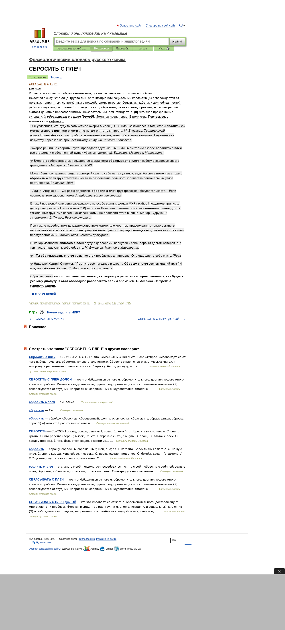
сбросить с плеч (42, 402)
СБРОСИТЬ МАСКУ (50, 319)
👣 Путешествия (41, 542)
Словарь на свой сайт (160, 25)
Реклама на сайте (106, 539)
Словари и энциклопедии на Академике (90, 33)
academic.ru (39, 47)
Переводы (122, 48)
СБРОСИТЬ (38, 431)
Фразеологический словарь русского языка (72, 48)
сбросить (36, 410)
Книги (143, 48)
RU (181, 25)
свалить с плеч (41, 466)
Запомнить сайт (130, 25)
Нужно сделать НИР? (63, 312)
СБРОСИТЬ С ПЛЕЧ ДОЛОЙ (158, 319)
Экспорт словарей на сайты (45, 548)
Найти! (177, 41)
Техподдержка (87, 539)
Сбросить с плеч (42, 357)
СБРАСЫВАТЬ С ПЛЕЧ (46, 479)
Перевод (56, 77)
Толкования (101, 48)
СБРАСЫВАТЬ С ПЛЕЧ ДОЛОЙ (52, 502)
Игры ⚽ (164, 48)
